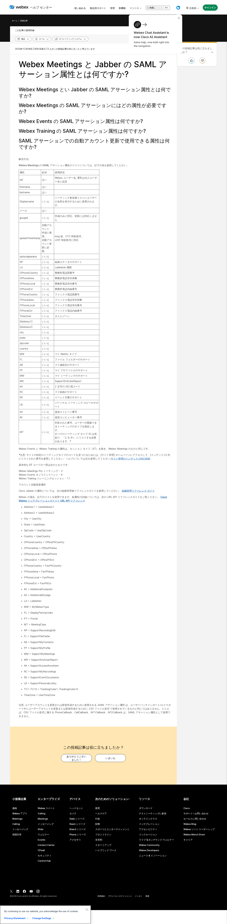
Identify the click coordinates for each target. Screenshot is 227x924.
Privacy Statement (14, 918)
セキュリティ (44, 856)
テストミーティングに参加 (152, 813)
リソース (134, 8)
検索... (152, 7)
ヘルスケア (101, 813)
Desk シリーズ (76, 819)
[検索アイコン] (148, 8)
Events (41, 840)
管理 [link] (112, 8)
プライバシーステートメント (120, 896)
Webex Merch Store (194, 834)
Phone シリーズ (77, 834)
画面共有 (16, 834)
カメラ (72, 813)
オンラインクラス (148, 819)
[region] (45, 914)
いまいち (110, 758)
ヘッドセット (76, 808)
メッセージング (20, 829)
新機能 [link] (122, 8)
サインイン (210, 7)
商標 (147, 896)
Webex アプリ (19, 813)
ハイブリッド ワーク (105, 850)
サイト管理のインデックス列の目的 (130, 458)
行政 (97, 819)
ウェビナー (43, 834)
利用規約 (101, 896)
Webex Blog (189, 824)
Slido (40, 829)
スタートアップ (103, 845)
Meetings (17, 819)
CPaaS (41, 850)
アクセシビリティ (148, 829)
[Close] (86, 909)
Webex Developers (149, 850)
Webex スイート (46, 808)
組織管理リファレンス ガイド (138, 490)
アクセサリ (75, 840)
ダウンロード (146, 808)
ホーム (14, 20)
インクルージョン (148, 834)
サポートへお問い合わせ (195, 813)
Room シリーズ (77, 824)
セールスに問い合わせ (194, 819)
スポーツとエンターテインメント (112, 829)
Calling (16, 824)
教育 (97, 808)
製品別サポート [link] (98, 8)
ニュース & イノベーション (153, 856)
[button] (178, 8)
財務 (97, 824)
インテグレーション (149, 824)
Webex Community (149, 845)
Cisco (186, 808)
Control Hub (44, 861)
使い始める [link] (80, 8)
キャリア (188, 840)
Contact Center (46, 845)
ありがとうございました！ (76, 758)
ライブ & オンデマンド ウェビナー (156, 840)
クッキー (138, 896)
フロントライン (103, 834)
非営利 (98, 840)
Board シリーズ (77, 829)
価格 (14, 808)
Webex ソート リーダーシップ (199, 829)
